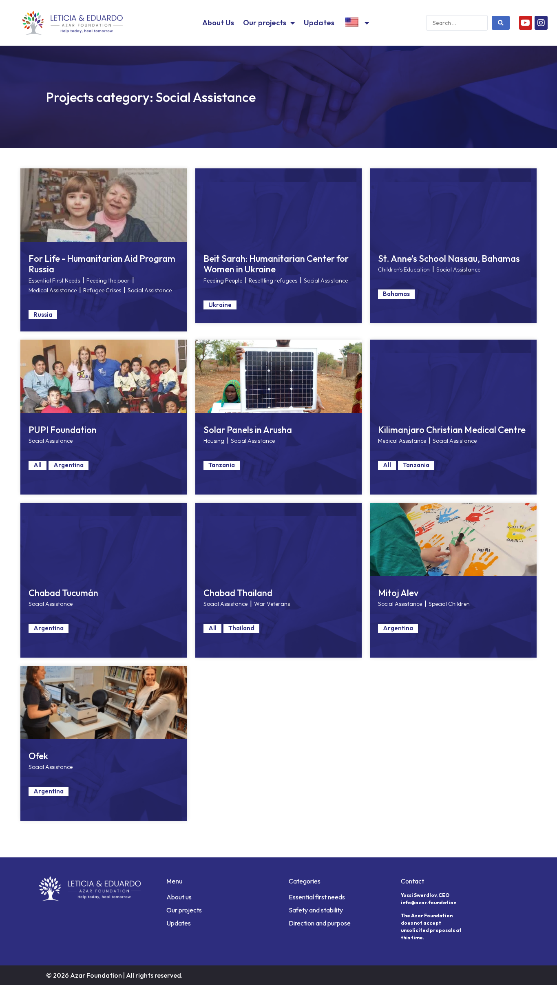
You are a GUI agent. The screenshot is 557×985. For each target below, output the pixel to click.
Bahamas (396, 294)
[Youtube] (525, 23)
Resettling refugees (273, 280)
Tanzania (221, 465)
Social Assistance (150, 290)
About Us (218, 22)
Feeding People (222, 280)
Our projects (264, 22)
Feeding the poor (108, 280)
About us (179, 897)
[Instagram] (541, 23)
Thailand (241, 628)
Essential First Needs (54, 280)
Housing (213, 440)
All (37, 465)
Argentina (68, 465)
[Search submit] (501, 23)
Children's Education (404, 269)
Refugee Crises (102, 290)
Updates (319, 22)
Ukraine (220, 305)
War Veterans (272, 603)
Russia (42, 314)
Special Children (449, 603)
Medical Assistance (53, 290)
